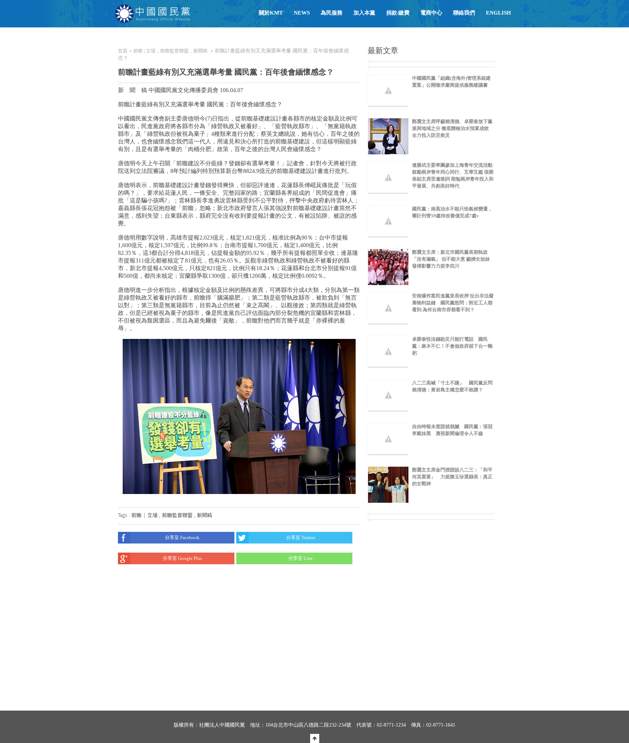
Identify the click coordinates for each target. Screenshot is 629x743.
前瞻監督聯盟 (174, 51)
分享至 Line (300, 558)
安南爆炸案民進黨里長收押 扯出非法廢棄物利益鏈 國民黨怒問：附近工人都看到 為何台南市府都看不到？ (453, 302)
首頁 (122, 51)
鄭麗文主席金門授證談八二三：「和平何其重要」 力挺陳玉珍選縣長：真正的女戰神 (452, 476)
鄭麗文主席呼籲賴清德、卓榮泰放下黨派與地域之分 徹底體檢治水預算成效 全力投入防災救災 (452, 128)
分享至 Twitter (300, 537)
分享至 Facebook (182, 537)
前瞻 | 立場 (144, 51)
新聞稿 (200, 51)
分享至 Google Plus (182, 558)
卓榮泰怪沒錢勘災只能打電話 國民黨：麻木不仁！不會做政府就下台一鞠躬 (452, 346)
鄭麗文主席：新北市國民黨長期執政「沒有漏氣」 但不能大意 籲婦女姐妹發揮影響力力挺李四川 (451, 259)
